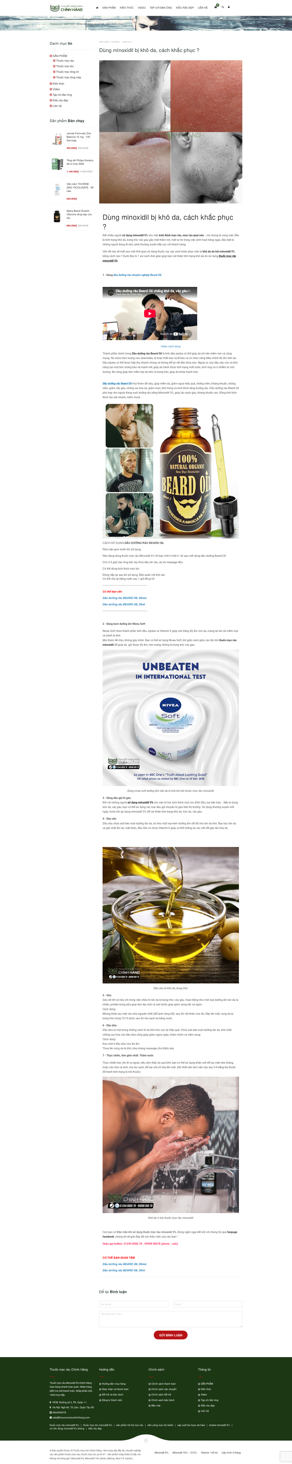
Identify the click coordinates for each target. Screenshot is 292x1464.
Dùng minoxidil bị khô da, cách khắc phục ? (168, 222)
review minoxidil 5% (219, 1425)
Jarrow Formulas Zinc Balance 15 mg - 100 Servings (79, 136)
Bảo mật (155, 1405)
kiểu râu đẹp (95, 1428)
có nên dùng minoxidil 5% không (67, 1428)
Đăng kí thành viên (112, 1400)
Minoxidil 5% (161, 1452)
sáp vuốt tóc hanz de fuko (191, 1425)
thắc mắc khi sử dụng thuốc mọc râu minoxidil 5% (146, 1232)
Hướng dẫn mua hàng (114, 1383)
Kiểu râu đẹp (185, 7)
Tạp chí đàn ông (161, 7)
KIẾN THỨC (69, 23)
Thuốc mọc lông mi (67, 72)
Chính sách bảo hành (162, 1400)
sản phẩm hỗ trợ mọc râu (129, 1425)
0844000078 (59, 1412)
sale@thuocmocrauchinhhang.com (71, 1417)
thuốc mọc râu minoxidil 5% (64, 1425)
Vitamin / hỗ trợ (209, 1452)
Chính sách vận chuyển (164, 1389)
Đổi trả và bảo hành (112, 1394)
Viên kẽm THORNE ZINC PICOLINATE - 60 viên (80, 187)
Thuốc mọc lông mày (68, 77)
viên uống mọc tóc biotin (160, 1425)
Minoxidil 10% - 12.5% (185, 1452)
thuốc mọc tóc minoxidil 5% (97, 1425)
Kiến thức (127, 7)
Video (142, 7)
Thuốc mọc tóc (65, 66)
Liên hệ (203, 7)
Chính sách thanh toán (163, 1383)
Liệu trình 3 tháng (231, 1452)
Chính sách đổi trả (161, 1394)
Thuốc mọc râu (65, 60)
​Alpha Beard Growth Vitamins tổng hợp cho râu (79, 214)
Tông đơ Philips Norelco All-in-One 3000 (80, 161)
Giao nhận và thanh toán (115, 1389)
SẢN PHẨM (109, 7)
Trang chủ (56, 23)
